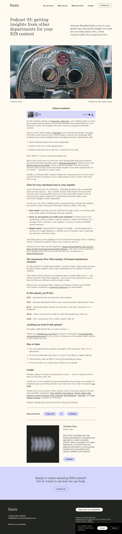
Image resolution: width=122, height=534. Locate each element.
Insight (91, 6)
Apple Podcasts (85, 355)
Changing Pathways (59, 287)
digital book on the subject (38, 165)
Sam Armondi (56, 395)
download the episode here (49, 349)
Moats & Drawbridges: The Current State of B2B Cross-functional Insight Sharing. (60, 247)
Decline (114, 528)
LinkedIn (69, 459)
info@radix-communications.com (22, 518)
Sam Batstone (70, 395)
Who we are (62, 6)
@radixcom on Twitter (47, 334)
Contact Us (61, 489)
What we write (78, 6)
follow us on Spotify (68, 363)
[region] (99, 528)
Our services (48, 6)
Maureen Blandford (67, 163)
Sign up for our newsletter (89, 510)
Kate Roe (81, 395)
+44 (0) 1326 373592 (17, 516)
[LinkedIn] (72, 414)
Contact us (104, 5)
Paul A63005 (56, 393)
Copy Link (50, 414)
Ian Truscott (68, 393)
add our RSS (47, 359)
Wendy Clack (80, 393)
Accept (102, 528)
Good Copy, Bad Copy (60, 121)
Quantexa (56, 133)
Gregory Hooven (42, 395)
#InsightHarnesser (35, 253)
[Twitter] (61, 414)
